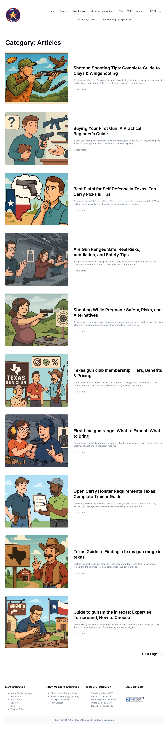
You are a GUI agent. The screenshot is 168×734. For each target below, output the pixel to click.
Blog (12, 706)
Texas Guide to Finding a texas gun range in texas (118, 554)
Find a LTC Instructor (101, 696)
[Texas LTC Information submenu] (142, 11)
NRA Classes (57, 702)
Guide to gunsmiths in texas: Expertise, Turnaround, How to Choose (113, 615)
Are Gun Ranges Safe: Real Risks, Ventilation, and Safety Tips (107, 252)
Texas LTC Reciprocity (102, 706)
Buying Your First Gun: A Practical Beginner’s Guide (107, 131)
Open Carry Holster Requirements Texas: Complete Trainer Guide (115, 494)
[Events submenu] (67, 11)
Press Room (16, 699)
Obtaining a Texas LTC (102, 693)
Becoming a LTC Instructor (104, 699)
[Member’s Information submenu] (113, 11)
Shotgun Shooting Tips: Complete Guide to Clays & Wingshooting (117, 70)
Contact (14, 702)
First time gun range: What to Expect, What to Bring (117, 433)
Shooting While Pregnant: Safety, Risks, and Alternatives (118, 312)
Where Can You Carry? (102, 702)
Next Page (152, 653)
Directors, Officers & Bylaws (64, 693)
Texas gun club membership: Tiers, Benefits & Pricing (118, 373)
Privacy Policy (17, 709)
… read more (80, 89)
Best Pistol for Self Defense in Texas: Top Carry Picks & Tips (115, 191)
